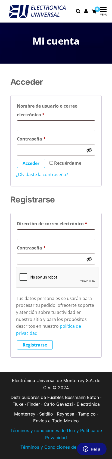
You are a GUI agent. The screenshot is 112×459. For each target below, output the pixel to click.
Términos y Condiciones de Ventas (56, 447)
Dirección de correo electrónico (56, 223)
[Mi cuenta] (86, 11)
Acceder (31, 163)
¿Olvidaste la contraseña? (42, 174)
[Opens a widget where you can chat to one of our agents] (92, 449)
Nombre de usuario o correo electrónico (47, 110)
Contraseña (43, 138)
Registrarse (35, 345)
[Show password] (89, 150)
